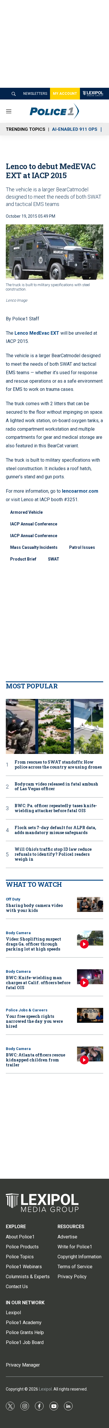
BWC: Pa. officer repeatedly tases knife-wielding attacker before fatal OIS (56, 808)
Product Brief (23, 559)
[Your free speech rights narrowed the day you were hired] (90, 1015)
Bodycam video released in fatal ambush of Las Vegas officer (56, 787)
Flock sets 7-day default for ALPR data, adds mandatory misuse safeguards (55, 830)
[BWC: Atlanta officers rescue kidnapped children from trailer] (90, 1053)
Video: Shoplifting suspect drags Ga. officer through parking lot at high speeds (33, 944)
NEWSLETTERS (35, 94)
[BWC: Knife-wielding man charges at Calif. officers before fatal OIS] (90, 976)
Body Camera (18, 933)
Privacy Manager (23, 1365)
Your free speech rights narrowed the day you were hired (34, 1021)
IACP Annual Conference (33, 524)
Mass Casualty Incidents (34, 547)
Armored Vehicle (26, 512)
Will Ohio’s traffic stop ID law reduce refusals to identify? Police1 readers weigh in (53, 854)
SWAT (53, 559)
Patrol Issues (82, 547)
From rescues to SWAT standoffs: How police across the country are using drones (58, 765)
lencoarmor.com (80, 491)
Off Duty (13, 899)
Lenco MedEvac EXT (37, 333)
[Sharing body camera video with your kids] (90, 904)
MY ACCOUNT (65, 94)
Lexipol (45, 1389)
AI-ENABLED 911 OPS (74, 129)
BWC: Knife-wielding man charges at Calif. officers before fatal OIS (38, 982)
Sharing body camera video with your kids (34, 908)
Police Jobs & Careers (26, 1010)
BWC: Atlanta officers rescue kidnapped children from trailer (35, 1060)
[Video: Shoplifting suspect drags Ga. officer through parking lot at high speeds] (90, 938)
